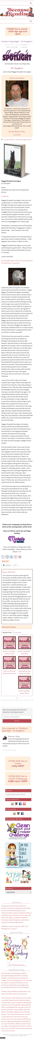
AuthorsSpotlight (12, 47)
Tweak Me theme (14, 1035)
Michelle (25, 44)
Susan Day (14, 736)
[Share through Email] (20, 556)
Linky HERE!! (18, 766)
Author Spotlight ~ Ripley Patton (24, 692)
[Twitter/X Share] (7, 556)
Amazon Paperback (13, 263)
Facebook (4, 261)
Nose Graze (24, 1035)
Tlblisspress (22, 261)
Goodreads (17, 135)
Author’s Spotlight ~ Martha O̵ (24, 652)
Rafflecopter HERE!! (18, 781)
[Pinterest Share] (15, 556)
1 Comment (24, 47)
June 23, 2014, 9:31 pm (9, 750)
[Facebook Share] (3, 556)
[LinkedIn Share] (11, 556)
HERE (19, 552)
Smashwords (13, 261)
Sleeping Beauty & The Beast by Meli (24, 672)
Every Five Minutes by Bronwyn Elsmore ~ (9, 673)
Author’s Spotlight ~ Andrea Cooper (9, 652)
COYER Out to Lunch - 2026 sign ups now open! (18, 31)
